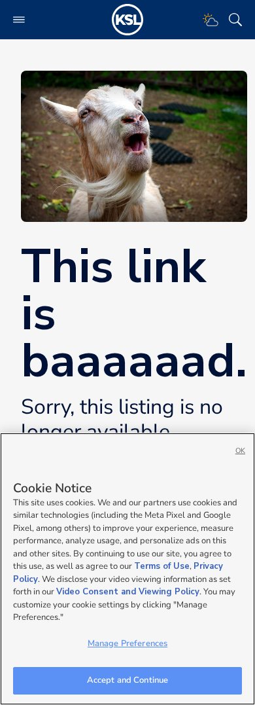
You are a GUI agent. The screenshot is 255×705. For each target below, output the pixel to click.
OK (240, 451)
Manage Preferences (127, 643)
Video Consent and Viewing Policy (127, 592)
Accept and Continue (127, 680)
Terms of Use (162, 566)
